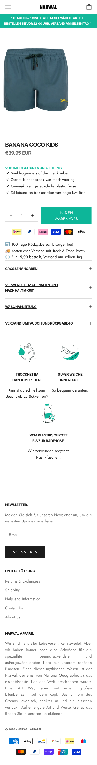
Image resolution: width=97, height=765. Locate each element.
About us (12, 617)
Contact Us (14, 608)
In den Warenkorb (66, 215)
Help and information (23, 599)
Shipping (12, 590)
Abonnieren (25, 551)
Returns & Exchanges (22, 581)
